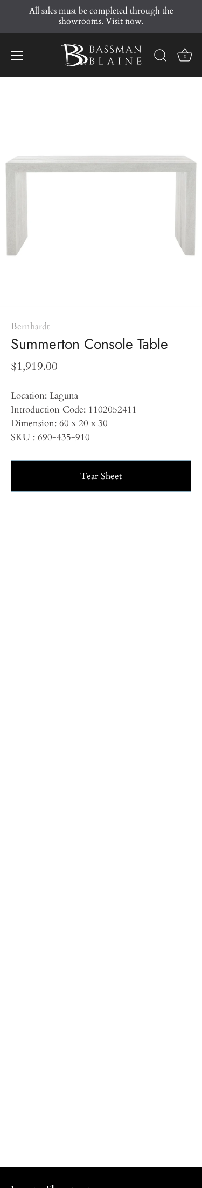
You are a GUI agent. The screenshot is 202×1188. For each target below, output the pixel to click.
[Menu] (17, 56)
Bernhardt (30, 326)
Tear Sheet (101, 476)
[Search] (160, 57)
